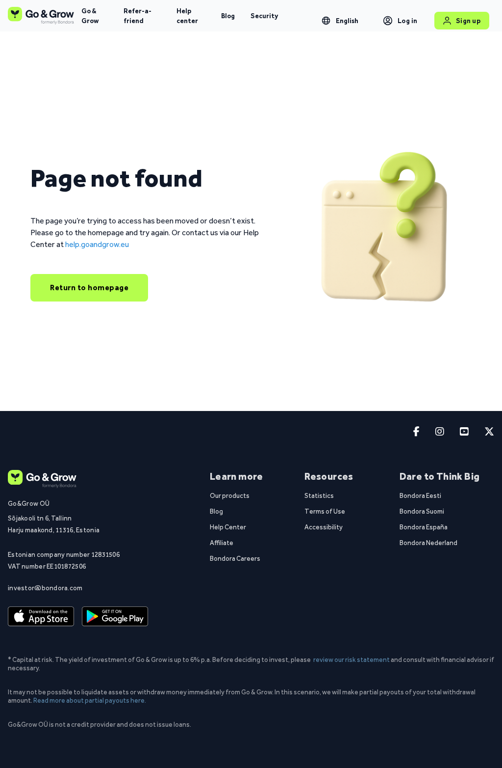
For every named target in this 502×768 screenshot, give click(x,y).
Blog (228, 16)
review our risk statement (351, 659)
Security (264, 16)
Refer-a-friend (137, 16)
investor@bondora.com (45, 588)
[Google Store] (115, 616)
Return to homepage (89, 287)
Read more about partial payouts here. (89, 700)
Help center (187, 16)
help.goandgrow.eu (97, 244)
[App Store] (41, 616)
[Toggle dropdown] (326, 21)
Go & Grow (90, 16)
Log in (408, 21)
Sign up (468, 21)
